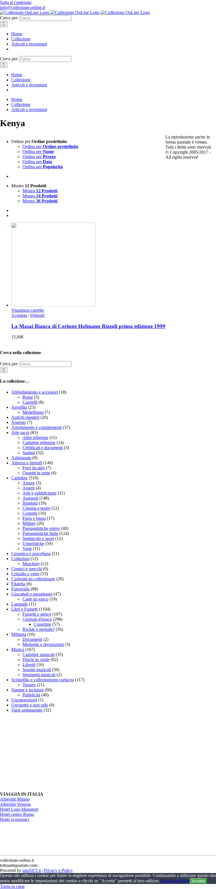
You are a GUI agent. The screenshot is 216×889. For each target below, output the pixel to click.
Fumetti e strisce (36, 614)
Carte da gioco (35, 599)
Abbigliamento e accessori (34, 392)
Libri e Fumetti (24, 609)
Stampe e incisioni (27, 689)
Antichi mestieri (25, 417)
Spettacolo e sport (38, 538)
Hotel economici (14, 819)
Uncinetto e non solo (29, 705)
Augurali (30, 498)
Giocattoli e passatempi (31, 594)
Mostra (39, 190)
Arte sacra (20, 432)
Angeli (28, 488)
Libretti (28, 664)
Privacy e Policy (58, 870)
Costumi (29, 513)
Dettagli (37, 315)
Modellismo (33, 412)
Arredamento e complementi (36, 427)
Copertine (42, 624)
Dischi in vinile (36, 659)
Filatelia (18, 583)
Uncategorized (24, 700)
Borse (27, 397)
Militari (28, 523)
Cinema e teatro (36, 508)
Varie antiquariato (26, 710)
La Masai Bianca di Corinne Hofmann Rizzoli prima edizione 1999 (88, 326)
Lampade (19, 604)
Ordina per (50, 146)
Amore (28, 483)
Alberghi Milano (15, 799)
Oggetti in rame (36, 472)
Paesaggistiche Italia (40, 533)
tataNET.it (31, 870)
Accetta (198, 881)
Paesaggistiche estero (41, 528)
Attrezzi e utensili (26, 462)
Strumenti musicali (38, 674)
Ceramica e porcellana (31, 553)
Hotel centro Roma (17, 814)
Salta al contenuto (16, 2)
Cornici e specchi (26, 568)
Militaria (18, 634)
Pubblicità (31, 694)
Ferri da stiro (33, 467)
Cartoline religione (38, 442)
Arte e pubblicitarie (39, 493)
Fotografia (20, 588)
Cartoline (19, 477)
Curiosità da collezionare (33, 578)
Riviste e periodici (38, 629)
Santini (28, 452)
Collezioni (20, 558)
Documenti (32, 639)
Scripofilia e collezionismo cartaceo (42, 679)
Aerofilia (19, 407)
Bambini (30, 503)
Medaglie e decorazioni (43, 644)
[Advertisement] (42, 752)
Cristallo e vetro (25, 573)
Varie (27, 548)
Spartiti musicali (36, 669)
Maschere (31, 563)
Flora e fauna (34, 518)
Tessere (29, 684)
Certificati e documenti (42, 447)
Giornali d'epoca (37, 619)
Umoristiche (33, 543)
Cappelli (29, 402)
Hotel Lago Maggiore (19, 809)
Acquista (19, 315)
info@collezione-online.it (22, 7)
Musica (17, 649)
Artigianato (21, 457)
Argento (18, 422)
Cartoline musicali (38, 654)
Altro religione (35, 437)
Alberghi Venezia (15, 804)
